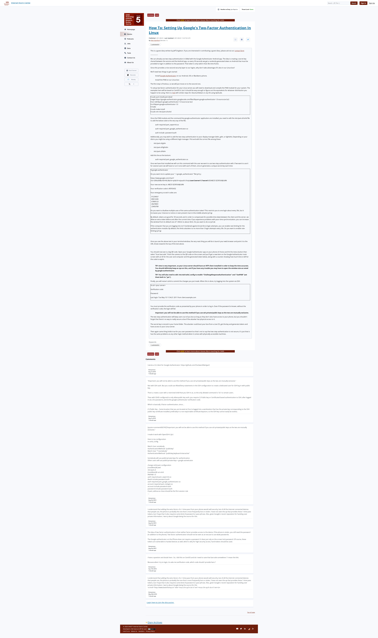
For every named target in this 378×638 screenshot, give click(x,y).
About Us (130, 62)
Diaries (129, 34)
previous (151, 15)
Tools (129, 53)
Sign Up (372, 3)
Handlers (142, 631)
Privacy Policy (150, 631)
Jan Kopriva (234, 9)
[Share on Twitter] (248, 39)
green (251, 9)
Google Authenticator (168, 76)
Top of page (251, 612)
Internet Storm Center (20, 3)
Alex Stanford (155, 40)
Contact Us (131, 58)
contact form (239, 51)
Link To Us (126, 631)
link (174, 93)
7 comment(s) (155, 44)
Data (129, 48)
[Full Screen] (235, 39)
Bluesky (133, 79)
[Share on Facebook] (242, 39)
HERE (182, 20)
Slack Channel (132, 70)
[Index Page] (6, 3)
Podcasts (130, 39)
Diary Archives (155, 622)
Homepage (131, 29)
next (157, 15)
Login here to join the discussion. (160, 602)
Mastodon (133, 75)
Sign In (363, 3)
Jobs (128, 43)
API (140, 629)
